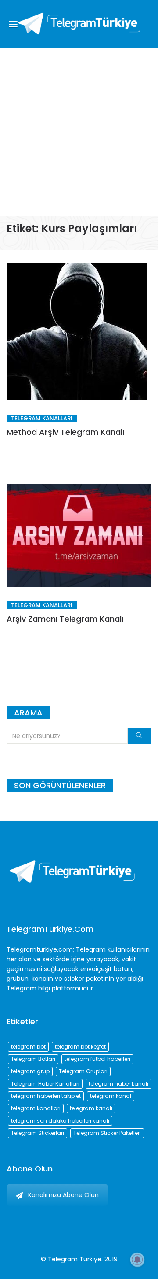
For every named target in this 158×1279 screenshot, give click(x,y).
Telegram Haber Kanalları (45, 1083)
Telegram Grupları (83, 1071)
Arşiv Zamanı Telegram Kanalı (65, 618)
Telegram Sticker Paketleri (107, 1133)
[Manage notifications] (137, 1260)
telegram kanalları (36, 1108)
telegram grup (30, 1071)
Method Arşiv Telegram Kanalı (65, 431)
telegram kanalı (91, 1108)
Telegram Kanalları (41, 418)
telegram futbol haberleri (97, 1059)
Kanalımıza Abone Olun (63, 1194)
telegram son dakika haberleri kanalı (60, 1120)
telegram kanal (110, 1096)
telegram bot (28, 1046)
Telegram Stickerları (37, 1133)
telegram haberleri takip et (46, 1096)
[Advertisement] (79, 132)
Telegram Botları (33, 1059)
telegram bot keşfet (80, 1046)
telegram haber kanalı (118, 1083)
